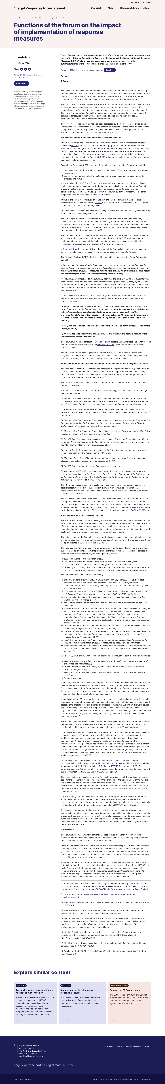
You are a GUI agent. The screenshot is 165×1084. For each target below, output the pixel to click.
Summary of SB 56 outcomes (125, 990)
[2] (106, 377)
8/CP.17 (101, 157)
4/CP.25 (102, 543)
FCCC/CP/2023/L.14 (140, 510)
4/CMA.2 (90, 543)
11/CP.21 (98, 203)
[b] (114, 2)
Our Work (96, 8)
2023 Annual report (105, 760)
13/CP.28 (102, 766)
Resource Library (129, 8)
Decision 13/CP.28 (105, 345)
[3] (102, 575)
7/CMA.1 (79, 374)
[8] (141, 868)
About (111, 8)
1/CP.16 (74, 145)
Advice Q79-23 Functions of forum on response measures (82, 70)
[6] (76, 741)
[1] (86, 192)
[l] (118, 2)
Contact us (28, 1079)
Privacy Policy (18, 1079)
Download (20, 83)
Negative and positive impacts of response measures (77, 991)
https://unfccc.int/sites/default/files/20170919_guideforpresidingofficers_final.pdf (112, 889)
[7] (90, 755)
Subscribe (146, 2)
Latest (146, 8)
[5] (80, 716)
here (99, 924)
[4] (74, 651)
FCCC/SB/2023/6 (119, 504)
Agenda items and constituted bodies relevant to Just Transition (35, 991)
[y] (123, 2)
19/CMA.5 (115, 766)
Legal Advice (24, 57)
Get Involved (134, 2)
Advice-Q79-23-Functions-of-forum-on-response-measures (28, 76)
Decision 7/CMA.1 (71, 249)
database (99, 699)
